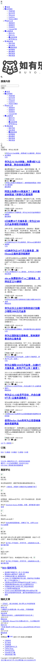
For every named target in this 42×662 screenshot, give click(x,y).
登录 (3, 147)
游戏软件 (12, 25)
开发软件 (12, 27)
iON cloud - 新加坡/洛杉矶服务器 (12, 465)
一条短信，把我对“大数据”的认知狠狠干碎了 (21, 487)
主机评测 (13, 37)
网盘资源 (12, 55)
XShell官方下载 (10, 652)
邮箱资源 (13, 47)
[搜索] (21, 144)
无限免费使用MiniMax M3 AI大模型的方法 (19, 584)
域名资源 (12, 45)
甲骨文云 (14, 39)
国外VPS (12, 35)
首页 (8, 7)
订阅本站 (8, 640)
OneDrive (12, 17)
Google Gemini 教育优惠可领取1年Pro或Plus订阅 (21, 590)
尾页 (9, 443)
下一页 (6, 443)
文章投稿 (8, 644)
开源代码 (12, 11)
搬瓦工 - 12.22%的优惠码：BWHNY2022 (15, 463)
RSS (2, 452)
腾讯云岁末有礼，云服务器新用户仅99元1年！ (18, 615)
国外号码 (12, 43)
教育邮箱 (12, 49)
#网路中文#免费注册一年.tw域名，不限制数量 (18, 609)
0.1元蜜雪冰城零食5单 (12, 588)
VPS (6, 157)
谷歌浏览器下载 (10, 654)
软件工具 (9, 21)
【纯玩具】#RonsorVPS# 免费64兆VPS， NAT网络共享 (21, 621)
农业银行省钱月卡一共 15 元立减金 (17, 572)
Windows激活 (13, 19)
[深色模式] (21, 145)
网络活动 (8, 303)
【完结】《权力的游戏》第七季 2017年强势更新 (18, 603)
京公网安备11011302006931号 (25, 660)
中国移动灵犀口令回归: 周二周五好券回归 (19, 586)
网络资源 (9, 41)
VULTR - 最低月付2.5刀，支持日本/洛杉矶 (15, 461)
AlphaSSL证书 (9, 650)
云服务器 (9, 31)
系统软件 (12, 23)
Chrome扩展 (13, 29)
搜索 (3, 88)
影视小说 (4, 607)
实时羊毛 (12, 568)
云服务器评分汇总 (11, 646)
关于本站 (8, 642)
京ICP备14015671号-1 (8, 660)
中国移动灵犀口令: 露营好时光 (15, 576)
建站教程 (12, 51)
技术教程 (9, 9)
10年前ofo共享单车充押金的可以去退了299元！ (21, 582)
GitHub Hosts (9, 648)
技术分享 (12, 13)
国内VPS (12, 33)
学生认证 (12, 15)
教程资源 (12, 53)
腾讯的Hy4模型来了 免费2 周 (15, 574)
